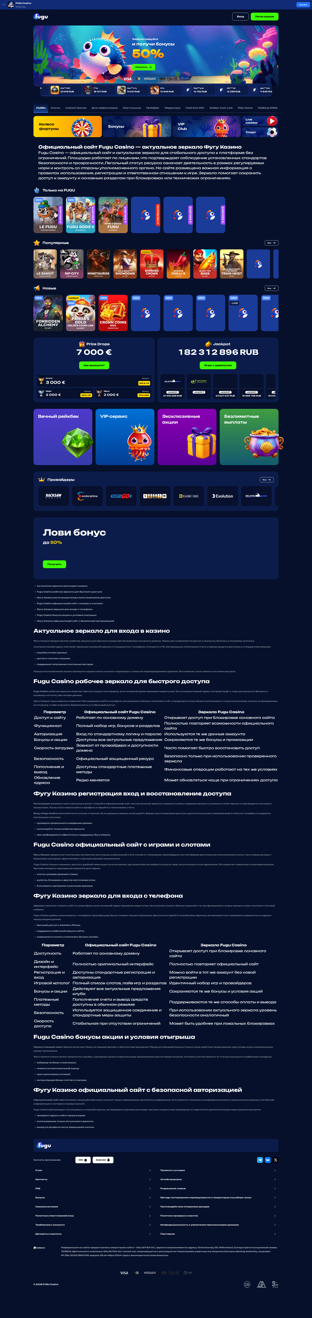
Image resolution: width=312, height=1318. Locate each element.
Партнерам (167, 1234)
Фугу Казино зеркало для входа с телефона (64, 609)
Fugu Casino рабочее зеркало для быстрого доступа (69, 592)
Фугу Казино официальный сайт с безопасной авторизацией (75, 621)
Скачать (303, 5)
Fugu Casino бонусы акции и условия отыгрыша (67, 615)
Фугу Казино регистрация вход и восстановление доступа (74, 597)
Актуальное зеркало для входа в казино (62, 586)
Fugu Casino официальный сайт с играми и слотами (70, 603)
